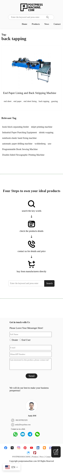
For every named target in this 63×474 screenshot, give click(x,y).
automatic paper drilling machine (17, 143)
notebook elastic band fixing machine (19, 138)
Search (49, 283)
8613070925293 (22, 420)
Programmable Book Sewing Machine (20, 149)
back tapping (44, 101)
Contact (57, 24)
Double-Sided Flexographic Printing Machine (23, 155)
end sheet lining (30, 101)
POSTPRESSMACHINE (21, 457)
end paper (17, 101)
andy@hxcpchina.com (22, 425)
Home (24, 24)
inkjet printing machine (41, 127)
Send (31, 375)
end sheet (7, 101)
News (46, 24)
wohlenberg (40, 143)
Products (36, 24)
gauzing (54, 101)
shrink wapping (46, 132)
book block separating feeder (15, 127)
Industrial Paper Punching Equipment (19, 132)
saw (49, 143)
